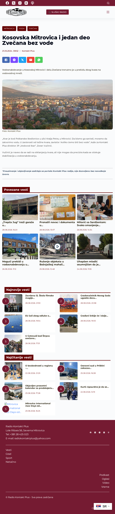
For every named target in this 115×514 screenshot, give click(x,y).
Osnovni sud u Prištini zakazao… (93, 366)
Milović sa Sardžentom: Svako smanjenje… (91, 224)
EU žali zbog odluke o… (38, 315)
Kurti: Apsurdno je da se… (95, 387)
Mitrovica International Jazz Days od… (37, 404)
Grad (8, 453)
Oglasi (105, 478)
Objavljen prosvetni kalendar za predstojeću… (39, 386)
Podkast (104, 475)
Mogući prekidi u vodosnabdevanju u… (15, 263)
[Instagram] (20, 3)
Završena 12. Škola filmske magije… (39, 296)
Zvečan (33, 28)
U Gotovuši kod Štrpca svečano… (37, 337)
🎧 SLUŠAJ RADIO (57, 12)
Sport (9, 458)
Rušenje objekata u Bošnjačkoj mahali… (52, 263)
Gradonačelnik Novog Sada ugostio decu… (95, 296)
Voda (22, 28)
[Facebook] (7, 3)
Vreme (105, 486)
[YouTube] (26, 3)
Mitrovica (9, 28)
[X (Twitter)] (13, 3)
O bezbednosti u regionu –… (39, 366)
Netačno (11, 461)
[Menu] (108, 12)
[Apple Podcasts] (32, 3)
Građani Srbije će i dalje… (94, 315)
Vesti (9, 450)
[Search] (108, 3)
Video (105, 482)
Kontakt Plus (28, 51)
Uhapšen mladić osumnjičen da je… (88, 263)
